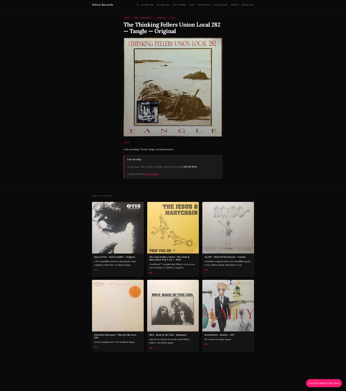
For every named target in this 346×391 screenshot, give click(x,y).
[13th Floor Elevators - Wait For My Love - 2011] (118, 315)
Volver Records (102, 4)
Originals (161, 18)
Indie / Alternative (143, 18)
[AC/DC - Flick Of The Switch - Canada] (228, 239)
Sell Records (163, 5)
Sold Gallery (221, 5)
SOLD (172, 18)
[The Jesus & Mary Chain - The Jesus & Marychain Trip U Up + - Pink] (173, 239)
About (192, 5)
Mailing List (248, 5)
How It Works (179, 5)
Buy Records (148, 5)
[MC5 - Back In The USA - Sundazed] (173, 315)
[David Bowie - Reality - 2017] (228, 315)
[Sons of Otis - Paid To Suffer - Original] (118, 239)
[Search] (138, 5)
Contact (234, 5)
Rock (127, 18)
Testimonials (204, 5)
